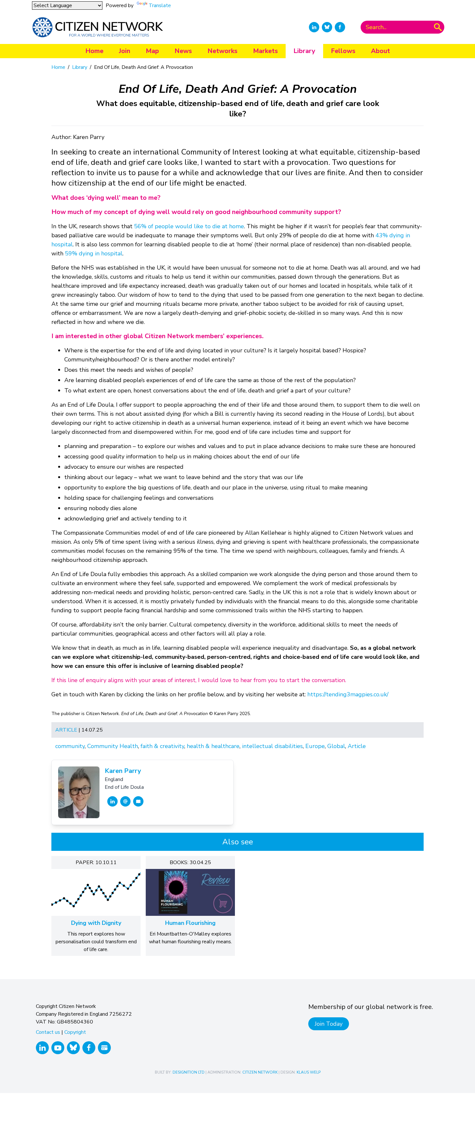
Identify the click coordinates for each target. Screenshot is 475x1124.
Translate (160, 5)
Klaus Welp (309, 1072)
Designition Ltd (189, 1072)
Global (336, 746)
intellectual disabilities (272, 746)
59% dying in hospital (93, 253)
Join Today (329, 1024)
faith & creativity (162, 746)
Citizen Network (260, 1072)
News (183, 51)
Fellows (343, 51)
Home (94, 51)
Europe (315, 746)
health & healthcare (213, 746)
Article (66, 729)
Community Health (112, 746)
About (380, 51)
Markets (265, 51)
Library (304, 51)
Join (124, 51)
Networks (222, 51)
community (70, 746)
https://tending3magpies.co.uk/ (347, 694)
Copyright (75, 1032)
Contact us (48, 1032)
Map (152, 51)
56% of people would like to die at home (189, 226)
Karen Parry (123, 770)
